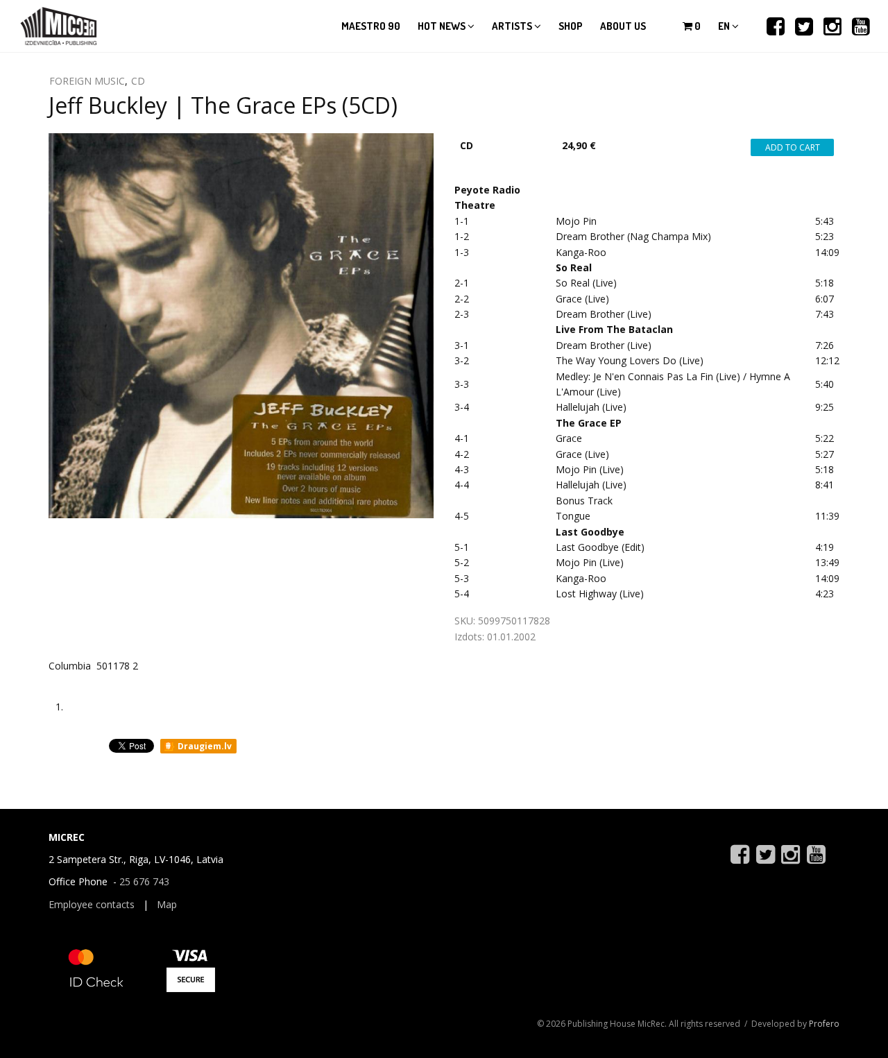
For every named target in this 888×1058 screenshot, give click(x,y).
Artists (513, 26)
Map (167, 904)
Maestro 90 (370, 26)
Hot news (443, 26)
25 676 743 (144, 881)
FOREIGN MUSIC (87, 80)
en (725, 26)
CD (138, 80)
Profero (824, 1024)
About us (623, 26)
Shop (570, 26)
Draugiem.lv (204, 746)
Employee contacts (92, 904)
